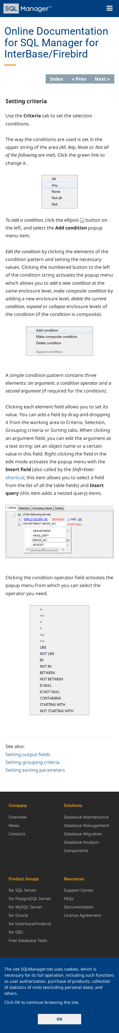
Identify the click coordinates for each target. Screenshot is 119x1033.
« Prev (79, 79)
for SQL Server (22, 890)
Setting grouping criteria (32, 762)
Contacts (17, 833)
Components (76, 850)
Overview (18, 817)
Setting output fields (27, 754)
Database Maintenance (86, 817)
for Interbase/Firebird (30, 923)
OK (59, 1019)
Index (56, 79)
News (14, 825)
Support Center (79, 890)
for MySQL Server (25, 907)
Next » (102, 79)
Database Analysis (81, 842)
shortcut (14, 477)
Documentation (79, 907)
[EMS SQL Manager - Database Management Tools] (28, 8)
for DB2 (16, 932)
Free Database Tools (28, 940)
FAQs (69, 898)
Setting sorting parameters (35, 770)
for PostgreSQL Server (30, 898)
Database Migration (83, 833)
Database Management (86, 825)
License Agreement (82, 915)
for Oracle (18, 915)
